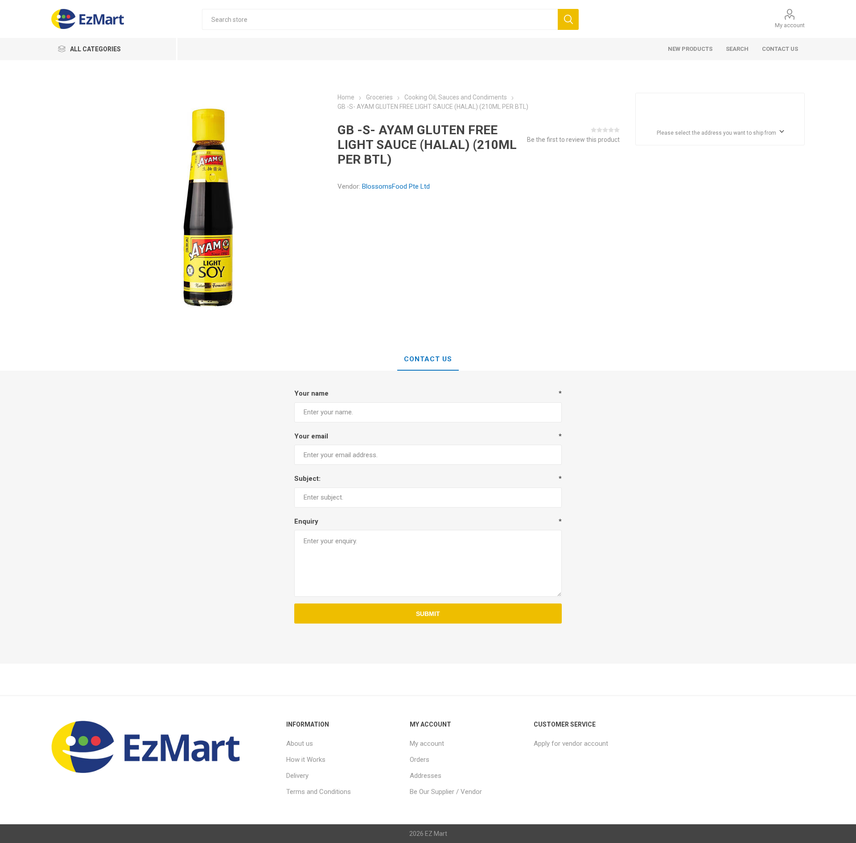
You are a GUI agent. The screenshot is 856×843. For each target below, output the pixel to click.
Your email (311, 436)
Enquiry (306, 521)
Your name (311, 393)
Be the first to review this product (573, 139)
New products (690, 48)
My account (790, 25)
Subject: (307, 479)
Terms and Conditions (318, 792)
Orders (419, 760)
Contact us (780, 48)
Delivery (297, 776)
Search (737, 48)
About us (299, 744)
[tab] (428, 359)
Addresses (425, 776)
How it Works (305, 760)
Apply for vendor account (571, 744)
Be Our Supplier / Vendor (446, 792)
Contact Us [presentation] (428, 359)
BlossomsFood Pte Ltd (396, 186)
